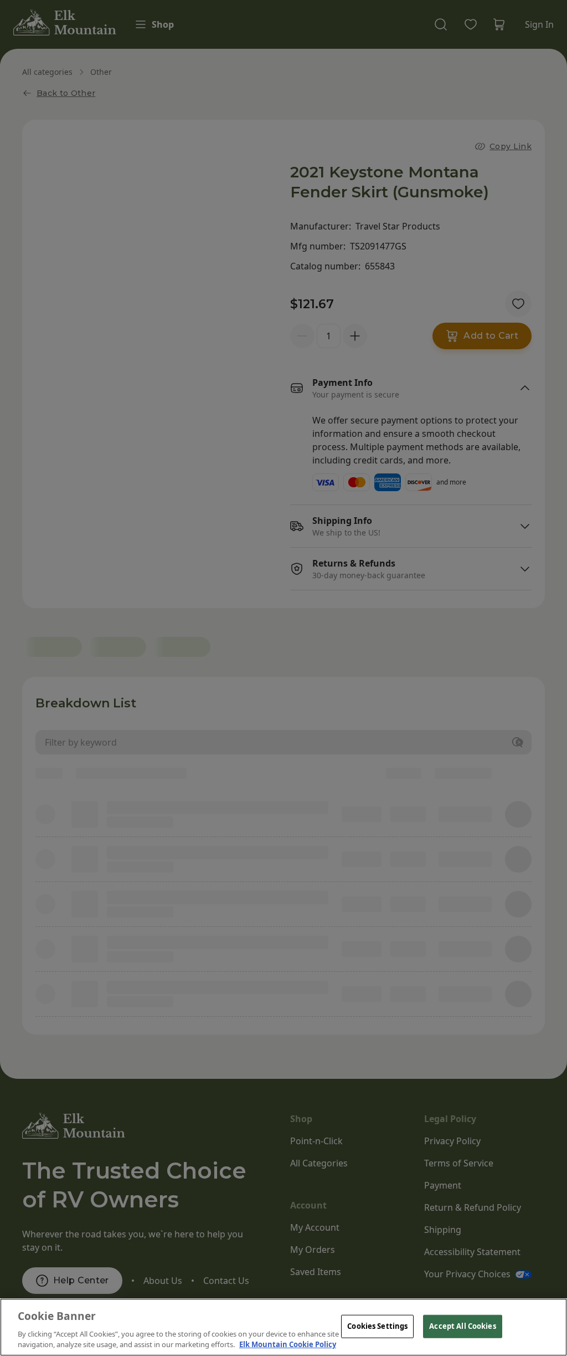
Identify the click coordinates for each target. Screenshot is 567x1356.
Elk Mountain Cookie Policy (287, 1344)
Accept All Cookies (462, 1326)
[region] (283, 1327)
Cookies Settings (377, 1326)
